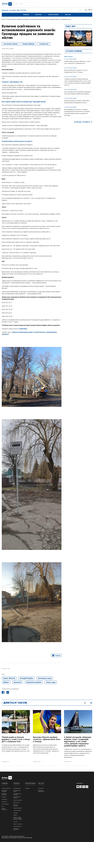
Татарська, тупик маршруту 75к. (12, 82)
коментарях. (23, 328)
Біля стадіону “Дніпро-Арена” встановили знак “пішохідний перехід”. (24, 101)
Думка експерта (4, 809)
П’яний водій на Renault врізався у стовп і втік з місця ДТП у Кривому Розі (16, 739)
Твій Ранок (16, 802)
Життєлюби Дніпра (16, 797)
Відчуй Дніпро (17, 826)
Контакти (41, 788)
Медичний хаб (17, 808)
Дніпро (6, 682)
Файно (15, 815)
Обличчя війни (17, 800)
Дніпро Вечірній (15, 805)
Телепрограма (53, 14)
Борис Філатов (9, 678)
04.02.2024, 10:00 (7, 48)
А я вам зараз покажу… (17, 794)
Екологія (4, 801)
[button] (90, 702)
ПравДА (15, 812)
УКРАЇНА (4, 797)
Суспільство (44, 44)
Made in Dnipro (17, 824)
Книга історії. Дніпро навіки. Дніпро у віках (17, 818)
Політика (4, 799)
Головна (3, 19)
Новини (26, 14)
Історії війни (17, 810)
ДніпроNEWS (16, 788)
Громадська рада (44, 678)
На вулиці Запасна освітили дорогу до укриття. (17, 141)
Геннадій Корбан (26, 678)
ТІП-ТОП (15, 821)
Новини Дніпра (11, 19)
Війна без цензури (16, 829)
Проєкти (38, 14)
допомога (17, 682)
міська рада (50, 682)
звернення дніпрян (33, 682)
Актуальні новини (10, 44)
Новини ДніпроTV (4, 794)
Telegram (57, 655)
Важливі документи (41, 791)
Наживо (27, 788)
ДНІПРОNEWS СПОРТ (16, 791)
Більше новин (82, 122)
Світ (3, 806)
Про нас (68, 14)
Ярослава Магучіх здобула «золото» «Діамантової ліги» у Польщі (47, 739)
